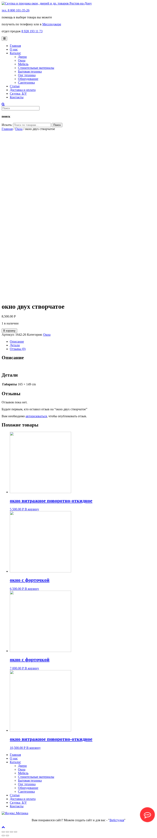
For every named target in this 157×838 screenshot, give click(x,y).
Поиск (57, 125)
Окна (21, 60)
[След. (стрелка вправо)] (7, 835)
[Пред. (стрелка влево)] (3, 835)
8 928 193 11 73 (32, 31)
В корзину (9, 330)
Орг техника (27, 75)
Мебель (23, 64)
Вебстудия (117, 820)
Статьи (15, 86)
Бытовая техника (30, 71)
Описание (17, 341)
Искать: (7, 125)
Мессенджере (51, 24)
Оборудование (28, 79)
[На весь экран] (11, 831)
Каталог (15, 53)
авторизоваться (36, 416)
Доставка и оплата (23, 90)
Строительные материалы (36, 68)
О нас (14, 49)
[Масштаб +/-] (15, 831)
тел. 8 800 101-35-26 (15, 10)
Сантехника (26, 82)
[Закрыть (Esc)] (3, 831)
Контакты (17, 97)
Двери (22, 56)
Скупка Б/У (18, 93)
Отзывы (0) (18, 349)
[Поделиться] (7, 831)
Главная (15, 45)
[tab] (82, 341)
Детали (15, 345)
